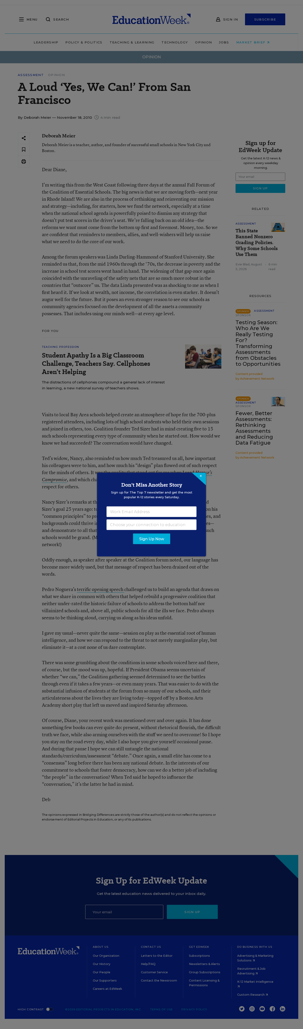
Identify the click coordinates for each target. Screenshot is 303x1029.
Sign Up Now (151, 539)
